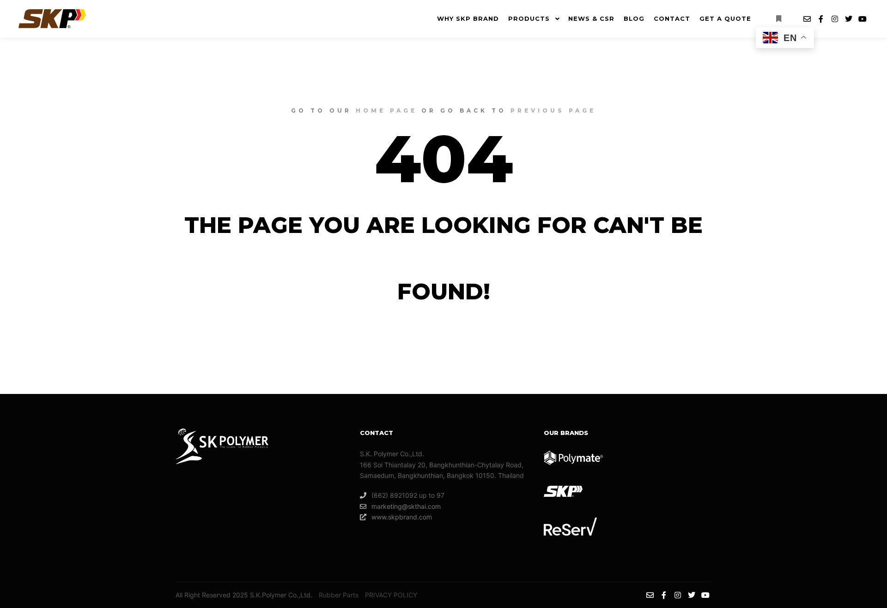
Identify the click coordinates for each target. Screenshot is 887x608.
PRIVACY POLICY (391, 595)
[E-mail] (807, 19)
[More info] (778, 19)
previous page (553, 110)
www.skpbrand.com (401, 517)
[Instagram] (835, 19)
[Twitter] (849, 19)
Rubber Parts (338, 595)
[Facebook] (821, 19)
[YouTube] (863, 19)
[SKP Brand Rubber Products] (52, 18)
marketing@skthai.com (406, 506)
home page (386, 110)
